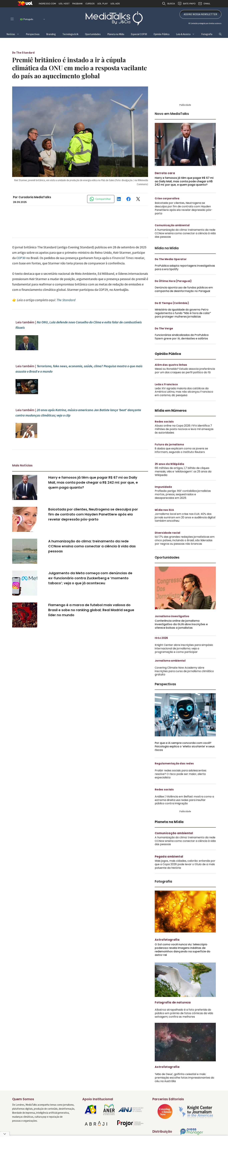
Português (28, 19)
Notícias (11, 34)
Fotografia (206, 34)
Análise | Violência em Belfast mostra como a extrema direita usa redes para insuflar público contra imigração (184, 800)
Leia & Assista (183, 34)
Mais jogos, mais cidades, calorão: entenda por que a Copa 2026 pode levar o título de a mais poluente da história (185, 864)
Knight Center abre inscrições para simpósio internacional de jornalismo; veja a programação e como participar (184, 648)
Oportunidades (93, 34)
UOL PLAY (102, 3)
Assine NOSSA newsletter (200, 14)
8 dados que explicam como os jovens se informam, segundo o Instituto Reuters (181, 450)
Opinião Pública (161, 34)
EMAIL (207, 3)
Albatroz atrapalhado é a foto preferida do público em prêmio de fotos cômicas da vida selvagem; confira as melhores (184, 1013)
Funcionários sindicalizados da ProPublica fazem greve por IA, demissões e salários (181, 336)
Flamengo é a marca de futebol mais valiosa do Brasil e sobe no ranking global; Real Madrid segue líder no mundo (91, 610)
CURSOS (90, 3)
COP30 (21, 258)
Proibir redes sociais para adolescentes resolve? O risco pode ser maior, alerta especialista (180, 774)
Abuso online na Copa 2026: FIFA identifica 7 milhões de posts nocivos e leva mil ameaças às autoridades (184, 429)
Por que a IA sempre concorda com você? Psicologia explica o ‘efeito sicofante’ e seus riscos (185, 746)
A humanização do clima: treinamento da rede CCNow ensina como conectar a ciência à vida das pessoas (92, 546)
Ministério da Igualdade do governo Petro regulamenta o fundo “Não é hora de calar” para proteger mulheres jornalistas (183, 313)
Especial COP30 (139, 34)
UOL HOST (64, 3)
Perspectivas (33, 34)
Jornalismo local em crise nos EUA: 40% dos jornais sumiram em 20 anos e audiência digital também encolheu (185, 517)
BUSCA (171, 3)
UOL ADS (115, 3)
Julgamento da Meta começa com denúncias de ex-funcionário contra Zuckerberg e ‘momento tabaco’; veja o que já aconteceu (90, 578)
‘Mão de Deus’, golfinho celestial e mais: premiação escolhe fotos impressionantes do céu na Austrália (184, 1077)
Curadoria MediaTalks (35, 197)
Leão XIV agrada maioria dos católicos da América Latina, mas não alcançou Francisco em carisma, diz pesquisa (184, 391)
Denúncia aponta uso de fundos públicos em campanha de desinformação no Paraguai (184, 289)
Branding (51, 34)
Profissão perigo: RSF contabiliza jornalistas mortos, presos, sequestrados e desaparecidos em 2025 (183, 494)
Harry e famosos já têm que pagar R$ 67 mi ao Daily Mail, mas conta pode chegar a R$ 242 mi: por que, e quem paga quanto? (93, 482)
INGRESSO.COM (47, 3)
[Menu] (12, 19)
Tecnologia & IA (70, 34)
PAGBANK (77, 3)
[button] (220, 34)
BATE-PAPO (189, 3)
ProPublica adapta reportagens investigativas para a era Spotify (185, 267)
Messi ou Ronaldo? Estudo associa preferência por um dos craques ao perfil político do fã (185, 370)
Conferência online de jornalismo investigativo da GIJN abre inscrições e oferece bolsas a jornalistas (181, 624)
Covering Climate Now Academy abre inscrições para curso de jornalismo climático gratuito (184, 671)
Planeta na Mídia (115, 34)
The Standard (66, 300)
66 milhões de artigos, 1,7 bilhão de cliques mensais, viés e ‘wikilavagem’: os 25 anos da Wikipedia (183, 471)
